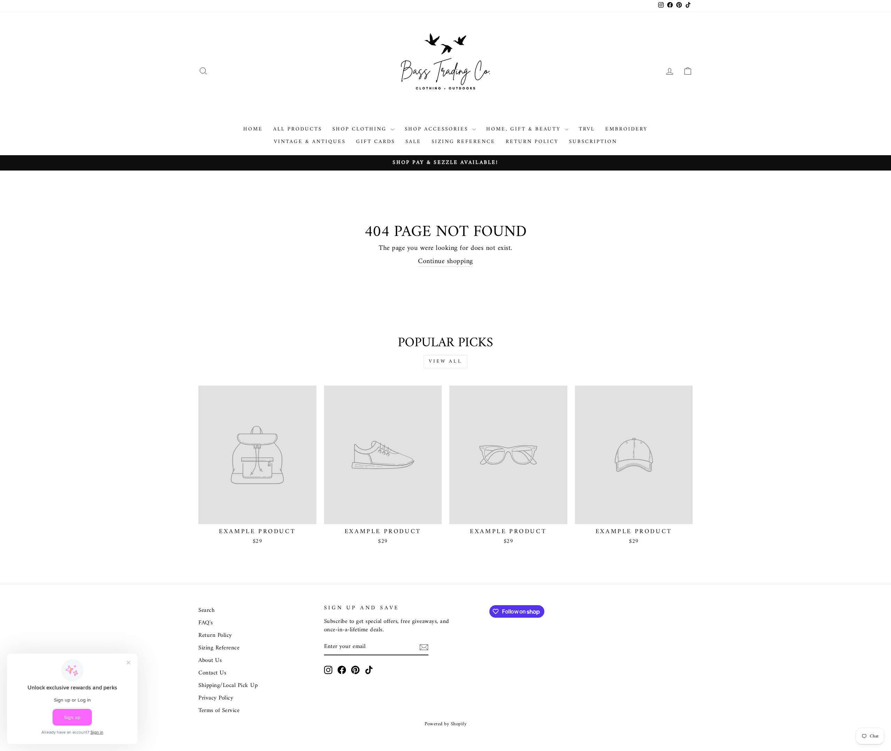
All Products (297, 129)
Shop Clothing (360, 129)
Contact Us (212, 673)
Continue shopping (445, 262)
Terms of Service (218, 710)
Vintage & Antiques (310, 142)
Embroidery (626, 129)
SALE (413, 142)
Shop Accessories (438, 129)
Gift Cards (375, 142)
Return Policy (532, 142)
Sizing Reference (463, 142)
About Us (210, 660)
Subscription (593, 142)
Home (253, 129)
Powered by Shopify (445, 724)
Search (206, 610)
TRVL (587, 129)
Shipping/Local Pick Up (228, 685)
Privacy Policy (215, 698)
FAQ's (205, 623)
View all (445, 361)
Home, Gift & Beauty (524, 129)
